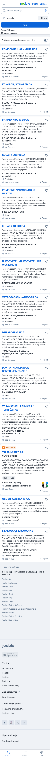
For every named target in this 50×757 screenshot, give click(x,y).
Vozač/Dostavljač (12, 451)
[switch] (46, 40)
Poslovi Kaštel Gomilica (12, 616)
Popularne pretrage (11, 567)
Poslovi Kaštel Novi (10, 620)
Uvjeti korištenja (9, 735)
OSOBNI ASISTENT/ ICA (16, 498)
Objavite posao (9, 697)
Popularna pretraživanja (12, 709)
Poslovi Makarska (9, 583)
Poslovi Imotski (8, 612)
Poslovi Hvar (7, 590)
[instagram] (11, 722)
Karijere (5, 677)
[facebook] (4, 722)
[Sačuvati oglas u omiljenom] (47, 49)
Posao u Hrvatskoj (10, 685)
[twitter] (17, 722)
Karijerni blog (8, 713)
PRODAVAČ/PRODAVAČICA (17, 531)
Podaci (5, 673)
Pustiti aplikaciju (40, 4)
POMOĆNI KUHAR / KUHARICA (19, 49)
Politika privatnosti (10, 741)
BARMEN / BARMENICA (15, 119)
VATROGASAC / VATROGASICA (20, 297)
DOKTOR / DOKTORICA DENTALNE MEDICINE (15, 369)
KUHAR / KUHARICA (13, 226)
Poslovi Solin (7, 586)
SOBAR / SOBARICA (13, 155)
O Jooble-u (7, 668)
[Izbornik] (3, 3)
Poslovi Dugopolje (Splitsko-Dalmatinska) (19, 609)
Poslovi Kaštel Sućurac (12, 605)
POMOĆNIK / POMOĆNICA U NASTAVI (18, 192)
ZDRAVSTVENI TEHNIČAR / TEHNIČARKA (18, 408)
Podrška (6, 681)
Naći (25, 25)
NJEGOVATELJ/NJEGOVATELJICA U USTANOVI (21, 263)
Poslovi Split (7, 579)
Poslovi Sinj (7, 598)
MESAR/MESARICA (13, 332)
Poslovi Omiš (7, 594)
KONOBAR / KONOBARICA (17, 84)
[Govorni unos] (45, 10)
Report (45, 76)
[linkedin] (24, 722)
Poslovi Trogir (7, 601)
